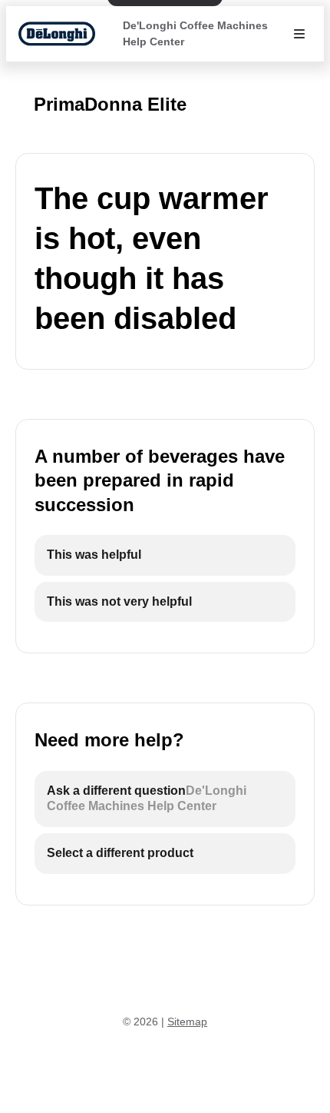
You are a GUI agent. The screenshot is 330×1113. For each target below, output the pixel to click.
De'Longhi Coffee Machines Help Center (195, 33)
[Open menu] (299, 33)
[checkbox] (165, 555)
